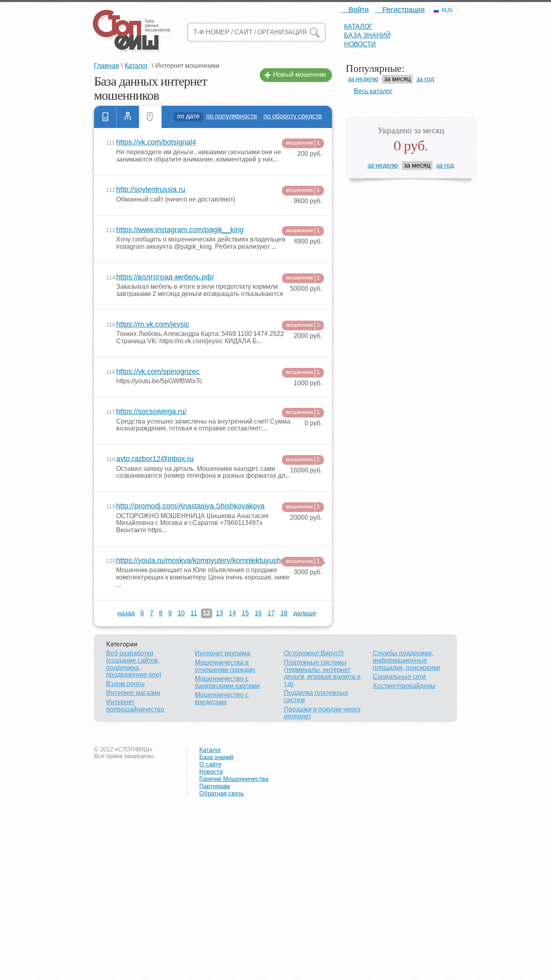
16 (258, 613)
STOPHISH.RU (131, 30)
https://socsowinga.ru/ (151, 412)
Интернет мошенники (150, 117)
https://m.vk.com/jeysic (152, 324)
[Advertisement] (242, 922)
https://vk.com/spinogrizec (158, 372)
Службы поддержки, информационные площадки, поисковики (406, 660)
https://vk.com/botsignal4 (156, 142)
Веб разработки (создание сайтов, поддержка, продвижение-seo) (133, 664)
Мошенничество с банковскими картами (227, 682)
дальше (304, 613)
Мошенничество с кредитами (221, 698)
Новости (360, 44)
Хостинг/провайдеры (404, 685)
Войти (357, 10)
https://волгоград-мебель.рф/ (165, 277)
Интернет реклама (222, 653)
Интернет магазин (133, 692)
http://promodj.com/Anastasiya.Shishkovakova (190, 506)
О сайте (210, 764)
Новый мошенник (299, 74)
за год (425, 79)
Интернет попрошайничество (135, 706)
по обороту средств (292, 116)
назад (126, 613)
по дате (188, 116)
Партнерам (214, 786)
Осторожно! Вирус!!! (314, 653)
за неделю (363, 79)
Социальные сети (399, 676)
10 (181, 613)
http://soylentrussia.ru (150, 189)
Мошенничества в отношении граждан (225, 666)
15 (245, 613)
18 (284, 613)
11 (193, 613)
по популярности (231, 116)
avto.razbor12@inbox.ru (155, 459)
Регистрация (402, 10)
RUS (447, 10)
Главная (106, 65)
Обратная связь (221, 793)
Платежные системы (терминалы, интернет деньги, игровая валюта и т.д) (322, 673)
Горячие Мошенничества (233, 778)
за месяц (397, 79)
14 (232, 613)
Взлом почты (125, 683)
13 (219, 613)
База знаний (367, 35)
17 (271, 613)
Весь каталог (373, 91)
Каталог (358, 26)
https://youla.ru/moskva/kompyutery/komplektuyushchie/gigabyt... (204, 560)
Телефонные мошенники (105, 117)
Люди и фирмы (128, 117)
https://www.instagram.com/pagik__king (180, 230)
